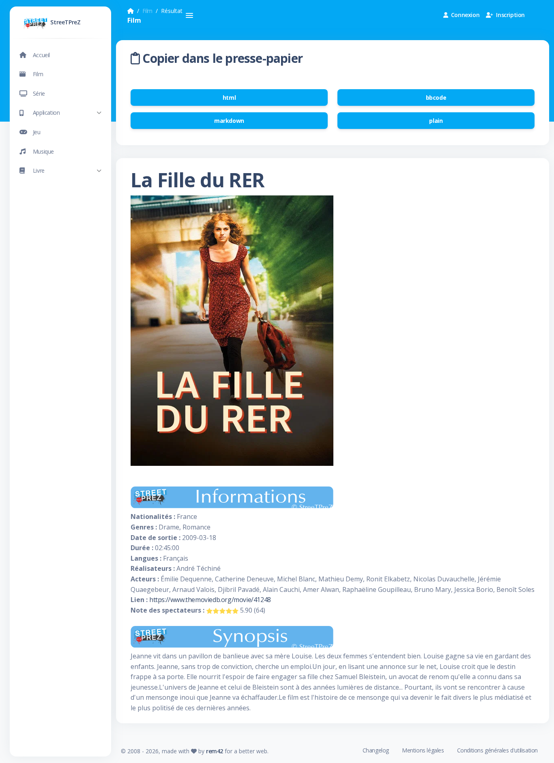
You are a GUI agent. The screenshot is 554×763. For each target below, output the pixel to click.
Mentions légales (423, 750)
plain (435, 120)
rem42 (214, 751)
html (229, 97)
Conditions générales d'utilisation (497, 750)
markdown (229, 120)
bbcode (436, 97)
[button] (60, 113)
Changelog (376, 750)
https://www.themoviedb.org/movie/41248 (210, 599)
